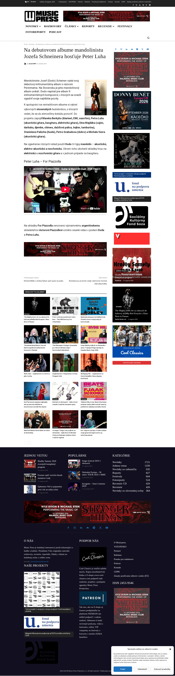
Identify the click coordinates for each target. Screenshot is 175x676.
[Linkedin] (139, 5)
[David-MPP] (25, 64)
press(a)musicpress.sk (39, 562)
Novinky (31, 44)
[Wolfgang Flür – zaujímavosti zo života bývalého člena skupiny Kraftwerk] (94, 363)
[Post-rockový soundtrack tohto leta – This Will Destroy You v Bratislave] (65, 306)
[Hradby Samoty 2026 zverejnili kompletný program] (131, 266)
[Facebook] (133, 5)
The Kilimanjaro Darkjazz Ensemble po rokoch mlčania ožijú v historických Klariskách (64, 347)
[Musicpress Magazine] (41, 16)
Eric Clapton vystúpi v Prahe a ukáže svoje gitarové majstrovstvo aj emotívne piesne (93, 433)
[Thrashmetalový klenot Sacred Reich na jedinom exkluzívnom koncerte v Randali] (37, 334)
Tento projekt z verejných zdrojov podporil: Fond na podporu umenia (47, 610)
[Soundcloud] (143, 5)
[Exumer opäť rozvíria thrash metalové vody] (30, 478)
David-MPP (32, 64)
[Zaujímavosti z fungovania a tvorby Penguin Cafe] (65, 363)
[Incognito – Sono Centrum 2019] (74, 486)
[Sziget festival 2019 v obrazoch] (74, 464)
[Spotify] (137, 49)
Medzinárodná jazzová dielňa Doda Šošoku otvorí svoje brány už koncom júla (93, 319)
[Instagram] (136, 5)
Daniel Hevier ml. (120, 319)
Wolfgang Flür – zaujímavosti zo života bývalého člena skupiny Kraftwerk (92, 376)
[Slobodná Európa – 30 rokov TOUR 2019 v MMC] (74, 475)
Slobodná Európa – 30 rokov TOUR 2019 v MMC (94, 473)
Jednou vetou (121, 271)
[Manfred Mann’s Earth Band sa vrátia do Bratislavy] (37, 419)
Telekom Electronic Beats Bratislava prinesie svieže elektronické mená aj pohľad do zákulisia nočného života (93, 404)
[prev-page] (25, 442)
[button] (170, 649)
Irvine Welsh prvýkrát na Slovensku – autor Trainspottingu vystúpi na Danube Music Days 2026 (93, 347)
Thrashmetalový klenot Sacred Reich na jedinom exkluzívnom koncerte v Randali (35, 347)
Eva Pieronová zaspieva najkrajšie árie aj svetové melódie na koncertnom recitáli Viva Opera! (35, 404)
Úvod (25, 44)
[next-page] (29, 442)
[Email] (58, 69)
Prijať (122, 669)
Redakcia (118, 280)
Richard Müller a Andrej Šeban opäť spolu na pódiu (43, 281)
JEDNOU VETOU (36, 455)
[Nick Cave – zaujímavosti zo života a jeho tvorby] (37, 363)
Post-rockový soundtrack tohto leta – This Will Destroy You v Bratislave (63, 319)
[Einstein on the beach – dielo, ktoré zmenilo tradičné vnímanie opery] (65, 391)
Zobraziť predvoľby (162, 669)
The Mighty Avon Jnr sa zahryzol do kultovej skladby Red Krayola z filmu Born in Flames (36, 319)
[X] (146, 5)
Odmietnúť (142, 669)
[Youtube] (149, 5)
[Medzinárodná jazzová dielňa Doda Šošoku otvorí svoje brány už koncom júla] (94, 306)
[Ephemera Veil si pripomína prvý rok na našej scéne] (30, 489)
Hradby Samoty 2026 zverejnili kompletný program (47, 464)
